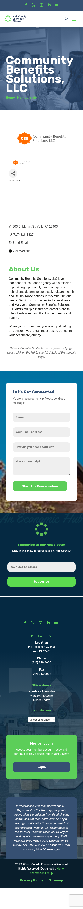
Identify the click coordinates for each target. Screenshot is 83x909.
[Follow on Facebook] (26, 5)
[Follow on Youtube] (57, 5)
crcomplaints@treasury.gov (43, 849)
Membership (27, 97)
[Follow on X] (34, 5)
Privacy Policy (31, 880)
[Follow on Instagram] (41, 5)
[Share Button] (13, 173)
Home (10, 97)
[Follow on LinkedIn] (49, 5)
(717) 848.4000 (41, 662)
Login (41, 767)
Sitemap (56, 880)
